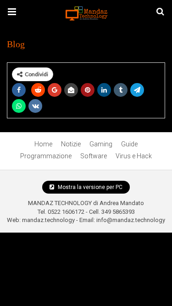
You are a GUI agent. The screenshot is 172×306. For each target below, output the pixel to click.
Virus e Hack (134, 156)
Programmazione (46, 156)
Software (93, 156)
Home (43, 144)
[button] (12, 12)
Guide (129, 144)
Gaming (100, 144)
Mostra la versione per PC (89, 187)
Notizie (71, 144)
